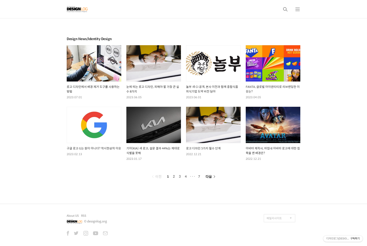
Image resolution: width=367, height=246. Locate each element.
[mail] (105, 233)
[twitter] (76, 233)
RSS (83, 215)
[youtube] (95, 233)
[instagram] (85, 233)
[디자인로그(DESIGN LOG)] (77, 9)
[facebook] (68, 233)
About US (73, 215)
